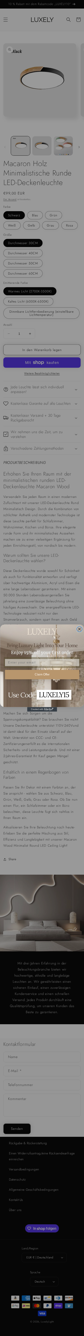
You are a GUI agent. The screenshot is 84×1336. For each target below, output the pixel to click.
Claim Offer (42, 674)
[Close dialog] (79, 629)
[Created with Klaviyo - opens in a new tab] (42, 709)
